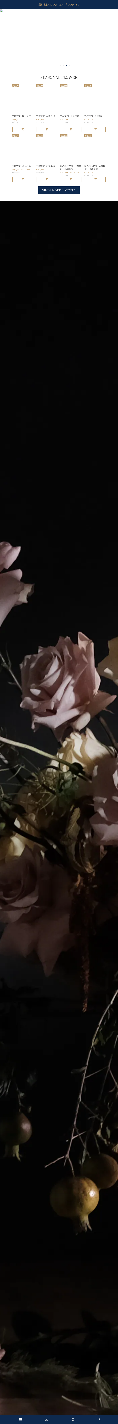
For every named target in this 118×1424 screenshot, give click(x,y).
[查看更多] (59, 190)
